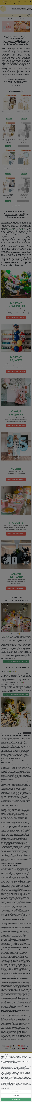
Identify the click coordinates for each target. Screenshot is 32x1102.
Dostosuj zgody (16, 1095)
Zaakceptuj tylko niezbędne (16, 1091)
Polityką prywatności (14, 1085)
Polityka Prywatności (5, 1088)
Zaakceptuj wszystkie (16, 1099)
